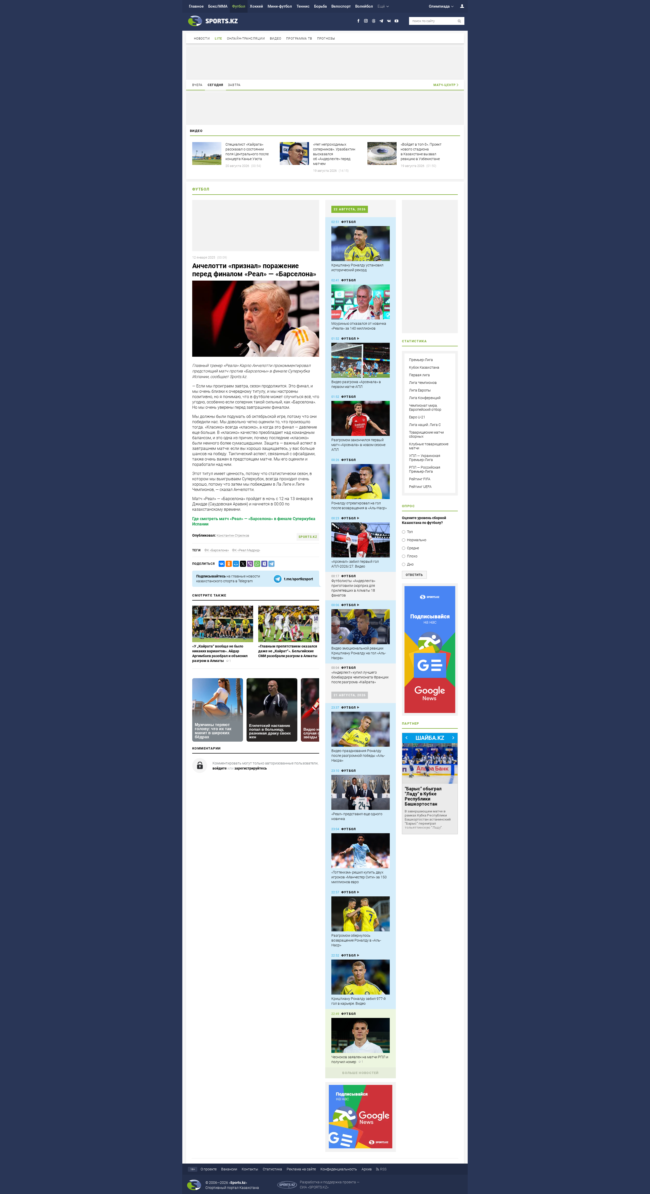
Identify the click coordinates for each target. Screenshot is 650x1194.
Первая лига (419, 375)
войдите (220, 768)
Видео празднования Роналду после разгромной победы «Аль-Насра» (358, 755)
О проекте (209, 1169)
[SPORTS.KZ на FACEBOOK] (358, 21)
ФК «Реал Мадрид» (246, 550)
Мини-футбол (280, 6)
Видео (276, 38)
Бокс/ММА (218, 6)
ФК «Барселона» (216, 550)
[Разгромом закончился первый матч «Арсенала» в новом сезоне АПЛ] (360, 418)
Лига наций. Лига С (425, 425)
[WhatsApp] (256, 564)
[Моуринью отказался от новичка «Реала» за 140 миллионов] (360, 301)
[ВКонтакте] (221, 564)
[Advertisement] (325, 63)
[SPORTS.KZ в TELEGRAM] (381, 21)
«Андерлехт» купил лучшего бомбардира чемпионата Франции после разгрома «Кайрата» (359, 677)
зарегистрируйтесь (250, 768)
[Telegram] (270, 564)
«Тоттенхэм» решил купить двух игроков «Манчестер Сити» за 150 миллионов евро (359, 877)
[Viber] (249, 564)
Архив (367, 1169)
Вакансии (229, 1169)
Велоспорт (341, 6)
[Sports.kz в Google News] (360, 1147)
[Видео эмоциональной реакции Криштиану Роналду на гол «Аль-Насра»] (360, 626)
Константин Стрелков (233, 535)
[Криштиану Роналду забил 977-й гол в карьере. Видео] (360, 977)
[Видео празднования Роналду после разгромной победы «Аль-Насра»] (360, 729)
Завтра (234, 85)
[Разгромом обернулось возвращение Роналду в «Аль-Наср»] (360, 913)
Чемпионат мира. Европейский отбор (425, 407)
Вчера (197, 85)
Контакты (250, 1169)
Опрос (408, 506)
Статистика (272, 1169)
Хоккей (256, 6)
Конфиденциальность (338, 1169)
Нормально (416, 540)
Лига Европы (420, 390)
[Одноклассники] (228, 564)
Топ (410, 532)
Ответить (414, 575)
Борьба (320, 6)
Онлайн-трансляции (246, 38)
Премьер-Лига (421, 360)
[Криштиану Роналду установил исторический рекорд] (360, 243)
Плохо (412, 556)
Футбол (238, 6)
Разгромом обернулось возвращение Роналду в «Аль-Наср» (356, 940)
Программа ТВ (299, 38)
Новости (202, 38)
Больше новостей (360, 1073)
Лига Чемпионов (423, 383)
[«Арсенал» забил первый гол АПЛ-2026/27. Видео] (360, 539)
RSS (383, 1169)
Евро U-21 (417, 417)
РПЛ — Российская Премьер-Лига (424, 469)
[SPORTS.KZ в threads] (374, 21)
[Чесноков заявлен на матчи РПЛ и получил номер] (360, 1035)
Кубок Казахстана (424, 367)
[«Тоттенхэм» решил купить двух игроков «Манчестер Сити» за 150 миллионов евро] (360, 850)
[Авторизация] (459, 6)
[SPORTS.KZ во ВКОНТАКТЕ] (389, 21)
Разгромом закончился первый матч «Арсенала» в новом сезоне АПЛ (358, 445)
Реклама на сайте (301, 1169)
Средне (413, 548)
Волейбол (364, 6)
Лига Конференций (425, 398)
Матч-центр (444, 85)
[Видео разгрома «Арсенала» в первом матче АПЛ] (360, 360)
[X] (242, 564)
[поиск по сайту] (459, 21)
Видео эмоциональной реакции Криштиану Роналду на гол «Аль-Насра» (358, 653)
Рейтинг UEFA (420, 487)
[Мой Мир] (235, 564)
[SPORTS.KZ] (430, 649)
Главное (196, 6)
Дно (410, 564)
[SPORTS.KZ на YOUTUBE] (396, 21)
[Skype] (263, 564)
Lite (218, 38)
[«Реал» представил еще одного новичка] (360, 792)
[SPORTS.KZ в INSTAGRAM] (366, 21)
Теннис (303, 6)
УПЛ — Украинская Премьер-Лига (424, 458)
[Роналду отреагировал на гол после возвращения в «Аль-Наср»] (360, 481)
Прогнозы (326, 38)
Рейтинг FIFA (419, 479)
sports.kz (308, 537)
